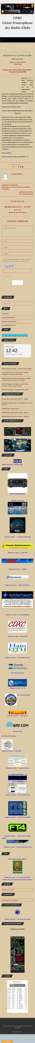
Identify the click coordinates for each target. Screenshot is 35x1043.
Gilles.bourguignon (8, 403)
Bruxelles (10, 346)
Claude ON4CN (21, 62)
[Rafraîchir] (16, 265)
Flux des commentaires (9, 321)
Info (11, 52)
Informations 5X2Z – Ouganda (11, 389)
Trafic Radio (17, 52)
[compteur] (15, 335)
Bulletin (11, 46)
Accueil (3, 46)
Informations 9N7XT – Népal (19, 399)
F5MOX (4, 399)
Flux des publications (8, 317)
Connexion (5, 313)
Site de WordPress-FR (8, 325)
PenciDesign (17, 1027)
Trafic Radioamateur (26, 52)
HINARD (4, 416)
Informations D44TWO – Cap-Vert (17, 207)
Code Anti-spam (7, 276)
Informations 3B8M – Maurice (19, 412)
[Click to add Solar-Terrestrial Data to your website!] (17, 428)
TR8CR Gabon (14, 408)
